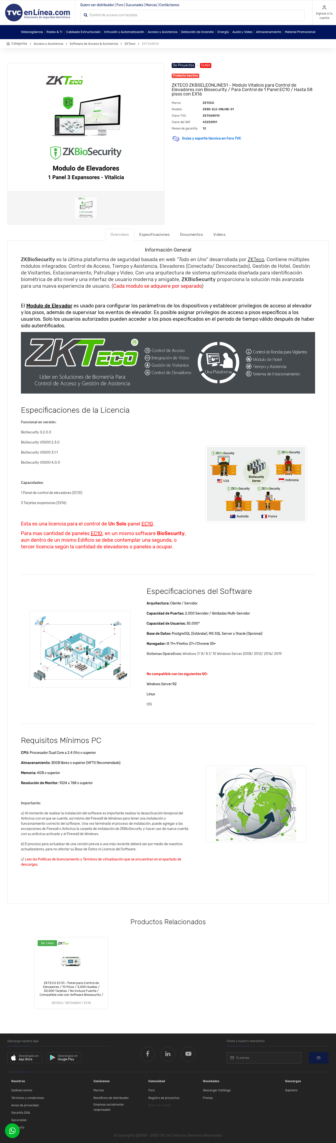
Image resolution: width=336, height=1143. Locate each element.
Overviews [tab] (119, 234)
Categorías (19, 43)
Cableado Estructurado (83, 32)
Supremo (291, 1090)
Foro (119, 5)
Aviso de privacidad (25, 1105)
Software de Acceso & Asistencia (94, 44)
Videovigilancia (32, 32)
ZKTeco (129, 44)
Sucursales (134, 5)
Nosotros (18, 1081)
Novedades (211, 1081)
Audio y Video (242, 32)
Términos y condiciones (27, 1098)
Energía (223, 32)
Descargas (293, 1081)
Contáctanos (169, 5)
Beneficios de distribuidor (111, 1098)
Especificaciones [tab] (154, 234)
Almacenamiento (268, 32)
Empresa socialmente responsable (108, 1107)
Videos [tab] (219, 234)
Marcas (151, 5)
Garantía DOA (20, 1112)
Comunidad (156, 1081)
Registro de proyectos (163, 1098)
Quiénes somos (21, 1090)
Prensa (208, 1098)
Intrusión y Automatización (124, 32)
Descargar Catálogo (217, 1090)
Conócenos (101, 1081)
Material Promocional (300, 32)
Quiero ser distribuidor (97, 5)
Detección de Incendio (197, 32)
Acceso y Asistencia (162, 32)
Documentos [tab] (191, 234)
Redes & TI (54, 32)
